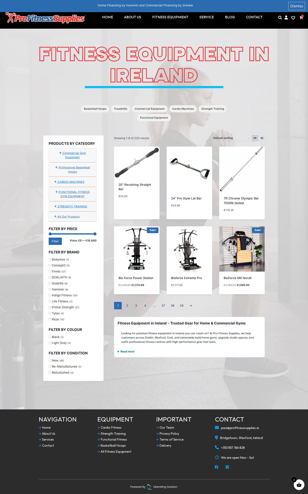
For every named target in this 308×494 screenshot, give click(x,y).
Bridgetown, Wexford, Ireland (241, 438)
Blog (230, 17)
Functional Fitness (113, 439)
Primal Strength (63, 307)
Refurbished (60, 372)
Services (47, 439)
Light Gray (59, 343)
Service (206, 17)
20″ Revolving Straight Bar (135, 187)
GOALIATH (59, 277)
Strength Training (212, 108)
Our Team (166, 428)
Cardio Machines (183, 108)
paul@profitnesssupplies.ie (239, 428)
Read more (127, 351)
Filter (55, 241)
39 (182, 305)
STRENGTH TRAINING (72, 206)
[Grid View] (255, 138)
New (55, 360)
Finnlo (56, 271)
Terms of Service (171, 439)
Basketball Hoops (95, 108)
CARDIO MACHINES (70, 182)
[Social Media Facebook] (217, 467)
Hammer (58, 289)
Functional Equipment (154, 117)
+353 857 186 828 (232, 448)
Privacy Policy (169, 434)
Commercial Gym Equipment (74, 155)
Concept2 (59, 265)
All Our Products (68, 216)
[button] (143, 212)
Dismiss (296, 6)
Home (107, 17)
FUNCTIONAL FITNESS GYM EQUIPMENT (74, 194)
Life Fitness (60, 301)
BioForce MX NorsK (238, 278)
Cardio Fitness (110, 428)
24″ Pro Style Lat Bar (186, 198)
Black (56, 337)
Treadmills (120, 108)
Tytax (56, 313)
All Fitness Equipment (115, 452)
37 (163, 305)
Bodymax (58, 259)
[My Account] (286, 17)
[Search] (280, 17)
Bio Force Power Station (136, 278)
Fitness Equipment (170, 17)
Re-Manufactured (64, 366)
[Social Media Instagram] (227, 467)
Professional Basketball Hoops (74, 169)
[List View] (262, 138)
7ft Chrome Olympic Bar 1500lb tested (241, 201)
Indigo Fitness (62, 295)
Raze (55, 319)
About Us (132, 17)
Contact (254, 17)
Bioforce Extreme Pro (186, 278)
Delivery (165, 446)
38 (172, 305)
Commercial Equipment (150, 108)
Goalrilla (57, 283)
